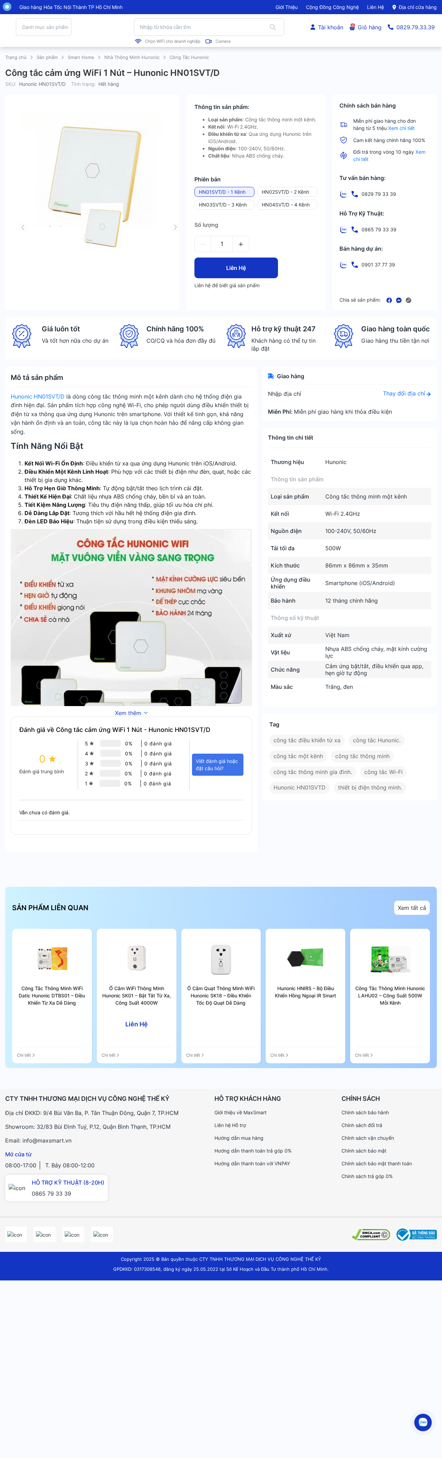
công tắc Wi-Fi (383, 773)
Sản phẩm (47, 58)
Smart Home (81, 58)
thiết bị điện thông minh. (370, 788)
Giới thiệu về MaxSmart (240, 1114)
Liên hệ (375, 7)
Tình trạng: (83, 85)
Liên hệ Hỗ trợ (230, 1126)
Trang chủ (16, 58)
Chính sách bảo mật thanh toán (377, 1165)
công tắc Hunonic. (377, 741)
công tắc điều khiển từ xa (306, 741)
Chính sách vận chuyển (368, 1139)
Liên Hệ (236, 269)
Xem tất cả (412, 909)
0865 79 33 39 (51, 1194)
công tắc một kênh (298, 757)
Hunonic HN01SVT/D (38, 397)
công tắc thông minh (362, 757)
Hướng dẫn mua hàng (238, 1139)
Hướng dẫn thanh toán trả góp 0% (252, 1152)
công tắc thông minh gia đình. (312, 773)
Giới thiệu (287, 7)
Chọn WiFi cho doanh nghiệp (172, 42)
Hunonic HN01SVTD (299, 788)
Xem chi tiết (401, 129)
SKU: (10, 85)
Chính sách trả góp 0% (367, 1177)
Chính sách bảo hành (365, 1114)
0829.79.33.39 (415, 27)
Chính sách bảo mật (364, 1152)
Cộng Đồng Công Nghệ (332, 7)
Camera (223, 42)
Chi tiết (24, 1056)
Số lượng (206, 226)
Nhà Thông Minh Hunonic (132, 58)
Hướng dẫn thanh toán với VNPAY (252, 1165)
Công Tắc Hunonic (189, 58)
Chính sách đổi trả (362, 1126)
